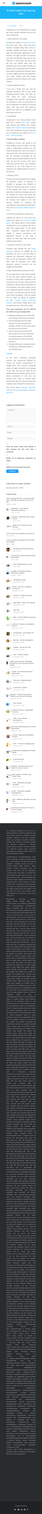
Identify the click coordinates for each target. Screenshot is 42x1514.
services (26, 866)
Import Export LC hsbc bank (18, 1003)
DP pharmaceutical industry (25, 1213)
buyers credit (13, 1374)
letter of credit (15, 1383)
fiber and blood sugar (28, 1487)
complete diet (25, 1473)
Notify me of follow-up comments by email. (21, 459)
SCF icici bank (13, 1122)
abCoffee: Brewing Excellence (23, 549)
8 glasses (10, 1459)
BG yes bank (23, 983)
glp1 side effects (26, 1482)
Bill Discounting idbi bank (17, 1142)
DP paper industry (17, 1208)
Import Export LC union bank (18, 1012)
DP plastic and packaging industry (23, 1172)
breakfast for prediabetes (19, 1480)
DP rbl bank (30, 1024)
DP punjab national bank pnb (19, 1033)
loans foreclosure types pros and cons (19, 875)
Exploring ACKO (18, 759)
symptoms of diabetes (29, 1464)
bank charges (19, 1431)
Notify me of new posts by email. (18, 467)
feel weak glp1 (18, 1471)
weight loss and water (32, 1471)
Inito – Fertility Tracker (20, 654)
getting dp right (14, 1376)
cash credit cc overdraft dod (26, 873)
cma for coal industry (22, 1219)
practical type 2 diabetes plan (11, 1484)
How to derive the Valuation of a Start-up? (20, 533)
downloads (27, 1338)
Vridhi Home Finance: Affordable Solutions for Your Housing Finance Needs (22, 663)
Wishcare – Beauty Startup (22, 680)
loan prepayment (24, 1390)
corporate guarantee (16, 1394)
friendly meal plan (33, 1482)
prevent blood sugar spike (10, 1487)
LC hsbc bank (26, 953)
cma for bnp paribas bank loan (26, 912)
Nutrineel (7, 1457)
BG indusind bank (14, 976)
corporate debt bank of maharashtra (21, 1115)
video (27, 901)
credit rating (25, 1401)
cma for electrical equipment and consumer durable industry (21, 1249)
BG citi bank (29, 969)
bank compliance (18, 1422)
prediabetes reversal (18, 1491)
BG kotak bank (24, 976)
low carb (7, 1471)
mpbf (28, 1367)
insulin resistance (23, 1464)
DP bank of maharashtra (23, 1040)
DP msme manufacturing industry (22, 1194)
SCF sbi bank (22, 1122)
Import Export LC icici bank (18, 987)
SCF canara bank (15, 1119)
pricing (13, 1335)
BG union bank (13, 983)
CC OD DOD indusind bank (21, 1051)
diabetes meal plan (22, 1489)
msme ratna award (29, 1451)
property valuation (27, 1406)
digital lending (20, 1388)
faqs (21, 908)
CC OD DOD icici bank (23, 1042)
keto (13, 1459)
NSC (27, 122)
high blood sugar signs (27, 1480)
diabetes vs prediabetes (21, 1484)
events (13, 1347)
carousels (19, 899)
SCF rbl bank (25, 1131)
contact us (21, 1335)
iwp (27, 1358)
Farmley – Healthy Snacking (22, 595)
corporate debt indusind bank (19, 1094)
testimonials (18, 1358)
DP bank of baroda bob (26, 1037)
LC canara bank (14, 949)
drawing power (25, 1376)
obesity (24, 1466)
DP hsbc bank (13, 1024)
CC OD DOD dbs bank (16, 1058)
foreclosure (13, 1370)
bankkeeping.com (11, 857)
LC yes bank (16, 953)
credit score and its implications (24, 870)
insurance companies (23, 835)
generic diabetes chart (14, 1489)
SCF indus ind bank (26, 1128)
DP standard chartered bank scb (19, 1035)
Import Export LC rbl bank (23, 1006)
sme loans (22, 1379)
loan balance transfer (26, 1440)
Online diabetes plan (9, 1473)
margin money (19, 1408)
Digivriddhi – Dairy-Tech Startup (24, 603)
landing (11, 1358)
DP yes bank (22, 1024)
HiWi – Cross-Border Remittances (20, 719)
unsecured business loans (23, 1363)
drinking (31, 1457)
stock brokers (10, 835)
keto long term (16, 1459)
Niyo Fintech (17, 703)
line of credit (15, 1420)
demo (18, 1356)
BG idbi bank (13, 974)
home (18, 1076)
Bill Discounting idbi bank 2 (20, 1151)
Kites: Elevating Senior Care (22, 564)
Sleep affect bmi (14, 1457)
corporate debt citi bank (17, 1085)
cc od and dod (24, 1385)
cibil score (19, 1392)
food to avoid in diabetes (14, 1475)
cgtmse (15, 1390)
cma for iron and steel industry (21, 1217)
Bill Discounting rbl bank (17, 1163)
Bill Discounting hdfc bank (21, 1137)
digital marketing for (12, 833)
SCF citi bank (26, 1117)
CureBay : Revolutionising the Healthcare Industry (21, 572)
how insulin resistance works (31, 1484)
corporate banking (26, 877)
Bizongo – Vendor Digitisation (23, 640)
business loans (15, 877)
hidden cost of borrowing (21, 1435)
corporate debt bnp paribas (19, 1106)
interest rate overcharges (17, 1433)
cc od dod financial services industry (22, 1319)
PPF (23, 122)
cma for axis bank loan (15, 915)
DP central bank (14, 1028)
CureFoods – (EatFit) (20, 687)
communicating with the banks (20, 861)
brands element (18, 901)
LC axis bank (29, 958)
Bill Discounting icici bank (17, 1147)
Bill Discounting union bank (23, 1156)
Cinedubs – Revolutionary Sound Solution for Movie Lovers (22, 767)
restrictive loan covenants (20, 1399)
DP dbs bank (25, 1031)
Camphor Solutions (17, 831)
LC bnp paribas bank (15, 946)
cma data (21, 857)
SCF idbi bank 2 (23, 1124)
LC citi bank (13, 956)
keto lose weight (16, 1464)
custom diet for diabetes (10, 1491)
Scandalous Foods (19, 580)
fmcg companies (30, 849)
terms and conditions (19, 903)
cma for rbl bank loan (23, 931)
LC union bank (24, 949)
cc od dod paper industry (24, 1315)
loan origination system (20, 1381)
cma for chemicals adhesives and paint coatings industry (21, 1231)
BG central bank (20, 969)
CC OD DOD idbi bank (23, 1044)
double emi (26, 1415)
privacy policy (23, 1333)
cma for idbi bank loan (21, 926)
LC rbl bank (18, 985)
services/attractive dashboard (21, 906)
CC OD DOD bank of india (18, 1069)
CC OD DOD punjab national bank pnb (21, 1060)
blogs (33, 866)
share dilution (27, 1394)
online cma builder (22, 1347)
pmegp (19, 1429)
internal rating (16, 1406)
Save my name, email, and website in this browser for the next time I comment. (21, 449)
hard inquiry (21, 1374)
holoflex (12, 1392)
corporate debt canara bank (19, 1099)
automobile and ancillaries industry (17, 851)
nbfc (34, 833)
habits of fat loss (24, 1471)
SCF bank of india (20, 1135)
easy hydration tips (28, 1459)
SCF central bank (14, 1128)
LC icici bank (26, 962)
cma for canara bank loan (17, 919)
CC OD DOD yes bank (24, 1046)
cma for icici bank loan (21, 940)
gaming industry (17, 846)
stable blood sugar (31, 1473)
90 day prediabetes (12, 1482)
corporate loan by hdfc (20, 1078)
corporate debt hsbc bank (20, 1088)
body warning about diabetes (17, 1466)
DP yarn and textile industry (24, 1176)
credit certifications (22, 1397)
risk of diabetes (27, 1466)
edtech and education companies (17, 840)
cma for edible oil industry (20, 1235)
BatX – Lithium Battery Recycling (24, 617)
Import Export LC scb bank (24, 1019)
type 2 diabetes (22, 1459)
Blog (10, 1457)
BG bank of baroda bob (26, 965)
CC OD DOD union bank (26, 1053)
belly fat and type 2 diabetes (19, 1487)
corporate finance (12, 868)
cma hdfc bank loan (20, 924)
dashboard (27, 857)
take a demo (24, 1340)
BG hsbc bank (26, 971)
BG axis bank (13, 965)
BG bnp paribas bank (26, 967)
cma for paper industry (18, 1260)
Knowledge (12, 25)
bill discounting (14, 1379)
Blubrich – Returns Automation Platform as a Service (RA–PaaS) (21, 695)
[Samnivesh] (21, 5)
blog (17, 1342)
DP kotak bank (14, 1031)
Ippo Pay (16, 610)
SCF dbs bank (22, 1126)
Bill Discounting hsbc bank (23, 1165)
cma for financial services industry (22, 1265)
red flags (15, 1438)
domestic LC (16, 1401)
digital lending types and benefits (20, 888)
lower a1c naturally (32, 1475)
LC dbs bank (26, 946)
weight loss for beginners (19, 1482)
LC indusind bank (14, 951)
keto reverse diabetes (9, 1464)
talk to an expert (14, 1340)
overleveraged (22, 1438)
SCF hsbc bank (16, 1133)
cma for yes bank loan (17, 937)
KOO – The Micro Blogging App (23, 744)
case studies (25, 1342)
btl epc (30, 1358)
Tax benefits (19, 390)
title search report (21, 1404)
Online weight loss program (18, 1473)
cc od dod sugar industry (26, 1274)
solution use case (17, 1338)
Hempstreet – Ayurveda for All (23, 633)
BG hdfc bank (16, 971)
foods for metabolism (24, 1475)
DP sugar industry (28, 1174)
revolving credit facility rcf (15, 1449)
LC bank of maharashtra (17, 958)
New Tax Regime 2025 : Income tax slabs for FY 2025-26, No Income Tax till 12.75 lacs (20, 500)
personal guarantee (22, 1426)
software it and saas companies (25, 837)
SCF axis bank (17, 1117)
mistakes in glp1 (13, 1471)
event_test (11, 1342)
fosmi (19, 1445)
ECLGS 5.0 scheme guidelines (15, 1454)
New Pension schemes (20, 128)
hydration (19, 1457)
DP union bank (24, 1028)
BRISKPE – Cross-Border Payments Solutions (20, 509)
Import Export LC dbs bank (18, 1017)
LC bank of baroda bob (22, 960)
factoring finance (16, 1415)
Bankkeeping (10, 899)
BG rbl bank (23, 978)
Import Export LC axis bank (23, 997)
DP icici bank (17, 1022)
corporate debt (11, 873)
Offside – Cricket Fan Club (22, 647)
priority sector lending (19, 1372)
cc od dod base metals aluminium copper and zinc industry (21, 1317)
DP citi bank (26, 1022)
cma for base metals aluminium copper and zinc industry (21, 1263)
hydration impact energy (25, 1457)
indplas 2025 (26, 1445)
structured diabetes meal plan (31, 1489)
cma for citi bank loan (20, 921)
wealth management (26, 833)
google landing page (18, 1272)
